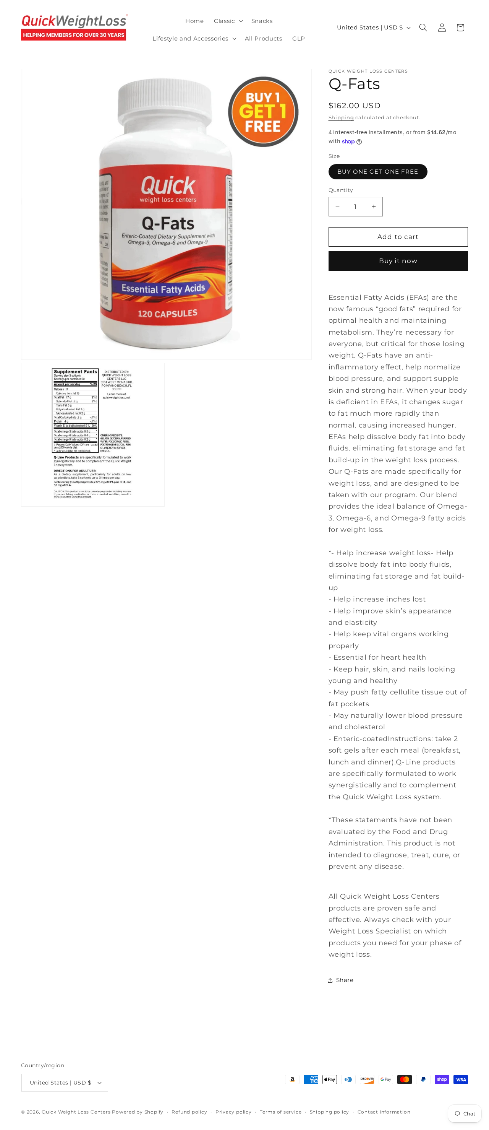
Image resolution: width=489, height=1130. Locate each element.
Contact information (384, 1112)
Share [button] (345, 980)
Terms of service (280, 1112)
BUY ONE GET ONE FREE (378, 171)
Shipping (341, 117)
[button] (227, 21)
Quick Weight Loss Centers (76, 1112)
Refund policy (189, 1112)
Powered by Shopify (138, 1112)
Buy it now (398, 261)
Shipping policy (330, 1112)
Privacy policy (233, 1112)
